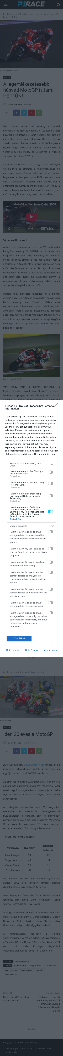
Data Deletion (13, 650)
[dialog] (31, 528)
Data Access (31, 650)
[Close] (57, 406)
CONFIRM (19, 638)
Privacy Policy (50, 650)
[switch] (50, 472)
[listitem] (31, 464)
